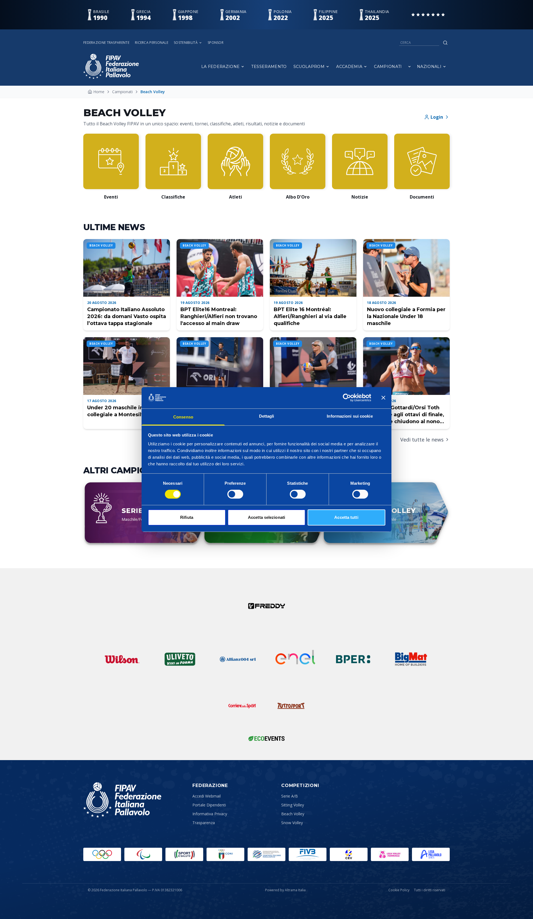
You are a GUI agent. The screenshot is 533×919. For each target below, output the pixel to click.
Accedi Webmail (206, 796)
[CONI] (225, 854)
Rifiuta (186, 517)
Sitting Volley (292, 805)
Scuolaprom (309, 66)
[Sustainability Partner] (266, 738)
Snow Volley (292, 822)
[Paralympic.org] (143, 854)
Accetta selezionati (266, 517)
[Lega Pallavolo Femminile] (390, 854)
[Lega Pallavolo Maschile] (431, 854)
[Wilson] (122, 659)
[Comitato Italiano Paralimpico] (266, 854)
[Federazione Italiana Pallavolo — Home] (111, 66)
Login (437, 117)
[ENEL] (295, 659)
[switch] (235, 494)
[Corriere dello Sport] (242, 705)
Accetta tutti (346, 517)
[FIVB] (307, 854)
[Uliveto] (180, 659)
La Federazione (220, 66)
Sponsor (215, 42)
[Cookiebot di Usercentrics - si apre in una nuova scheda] (347, 398)
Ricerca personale (151, 42)
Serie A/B (289, 796)
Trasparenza (203, 822)
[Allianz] (238, 659)
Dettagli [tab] (266, 416)
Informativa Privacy (209, 813)
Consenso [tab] (183, 417)
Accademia (349, 66)
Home (98, 91)
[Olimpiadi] (102, 854)
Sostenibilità (186, 42)
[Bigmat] (411, 659)
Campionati (388, 66)
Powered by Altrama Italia (285, 890)
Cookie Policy (398, 890)
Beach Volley (292, 813)
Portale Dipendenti (209, 805)
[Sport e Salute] (184, 854)
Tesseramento (268, 66)
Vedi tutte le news (422, 439)
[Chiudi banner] (383, 398)
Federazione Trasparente (106, 42)
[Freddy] (266, 606)
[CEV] (349, 854)
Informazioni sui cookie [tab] (350, 416)
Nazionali (429, 66)
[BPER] (353, 659)
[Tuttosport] (290, 705)
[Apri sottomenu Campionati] (409, 66)
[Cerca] (445, 42)
